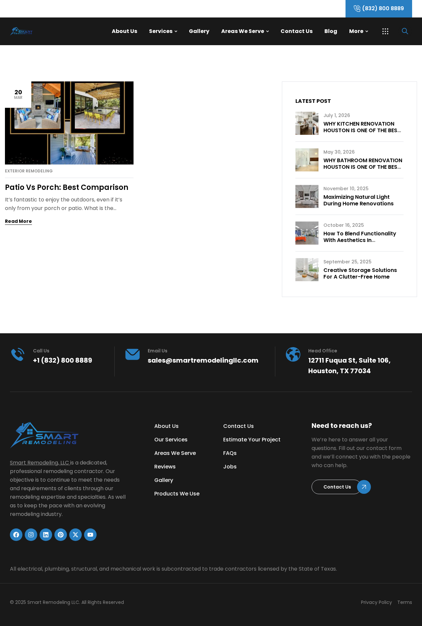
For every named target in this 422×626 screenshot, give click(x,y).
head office (322, 350)
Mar (18, 94)
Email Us (157, 350)
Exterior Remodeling (29, 171)
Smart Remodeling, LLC (39, 462)
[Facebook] (16, 534)
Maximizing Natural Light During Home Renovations (358, 200)
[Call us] (18, 354)
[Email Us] (132, 354)
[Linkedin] (46, 534)
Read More (18, 221)
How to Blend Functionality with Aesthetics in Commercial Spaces (359, 240)
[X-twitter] (75, 534)
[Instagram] (31, 534)
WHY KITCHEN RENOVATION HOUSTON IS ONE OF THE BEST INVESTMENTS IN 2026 (362, 130)
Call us (41, 350)
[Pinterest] (60, 534)
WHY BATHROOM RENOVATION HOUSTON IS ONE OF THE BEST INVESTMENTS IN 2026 (362, 167)
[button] (385, 31)
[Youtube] (90, 534)
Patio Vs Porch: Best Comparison (66, 187)
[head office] (293, 354)
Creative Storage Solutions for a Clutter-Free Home (360, 273)
